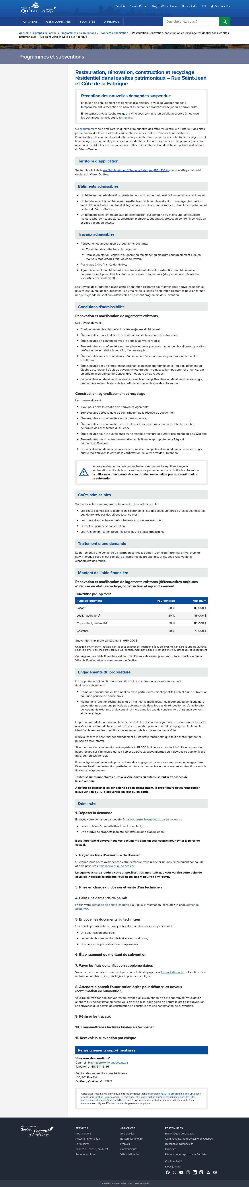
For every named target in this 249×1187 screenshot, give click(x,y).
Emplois (120, 6)
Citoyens (30, 22)
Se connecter (222, 6)
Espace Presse (138, 6)
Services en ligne (85, 1154)
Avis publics (127, 1133)
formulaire (125, 117)
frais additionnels (172, 972)
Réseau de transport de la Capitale (185, 1154)
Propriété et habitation (114, 33)
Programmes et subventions (78, 33)
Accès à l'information (87, 1138)
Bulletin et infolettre (131, 1138)
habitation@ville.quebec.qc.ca (145, 819)
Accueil (24, 33)
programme (87, 129)
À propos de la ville (44, 33)
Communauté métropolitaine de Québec (189, 1138)
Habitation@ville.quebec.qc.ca (108, 1062)
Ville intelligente (129, 1154)
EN (204, 6)
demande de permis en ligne (110, 905)
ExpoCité (170, 1149)
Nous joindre (189, 6)
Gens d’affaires (58, 22)
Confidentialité (173, 1161)
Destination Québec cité (179, 1144)
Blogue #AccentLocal (164, 6)
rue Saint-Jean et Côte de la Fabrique (136, 170)
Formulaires (82, 1144)
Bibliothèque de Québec (179, 1133)
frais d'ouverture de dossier (116, 866)
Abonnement (83, 1133)
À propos (111, 22)
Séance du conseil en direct (91, 1149)
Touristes (87, 22)
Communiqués (128, 1149)
